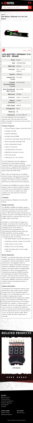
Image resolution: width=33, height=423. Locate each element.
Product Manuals (6, 403)
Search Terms (5, 412)
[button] (29, 3)
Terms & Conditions (7, 401)
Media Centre (5, 397)
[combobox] (16, 7)
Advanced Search (6, 414)
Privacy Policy (5, 399)
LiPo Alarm (16, 368)
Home (3, 14)
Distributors (5, 405)
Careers (3, 406)
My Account (21, 412)
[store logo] (10, 3)
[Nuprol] (3, 51)
